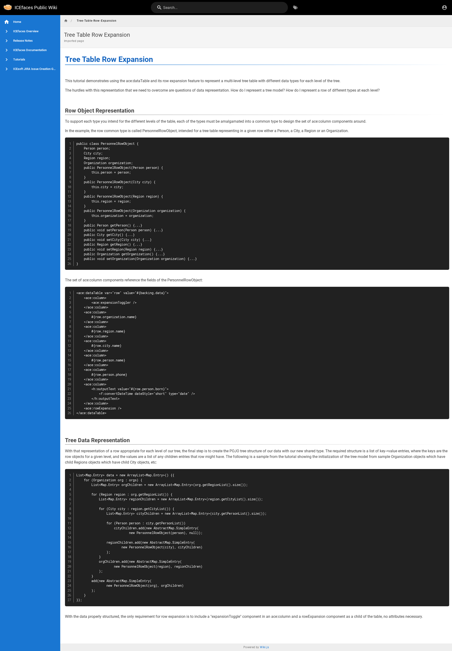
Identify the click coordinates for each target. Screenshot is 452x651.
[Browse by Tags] (295, 7)
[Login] (444, 7)
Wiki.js (264, 647)
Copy (443, 141)
